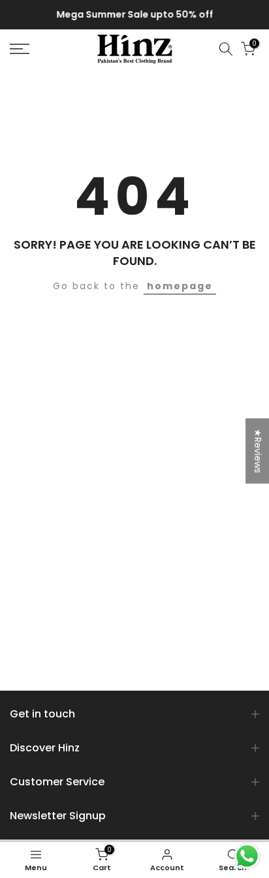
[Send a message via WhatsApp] (247, 856)
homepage (180, 285)
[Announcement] (134, 15)
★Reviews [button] (257, 450)
